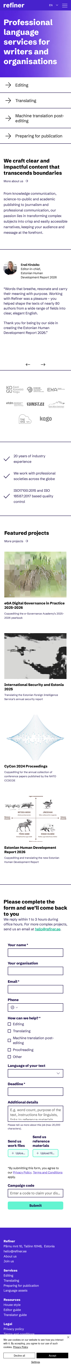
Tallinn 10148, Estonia (39, 1246)
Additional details (23, 1102)
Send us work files (16, 1143)
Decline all (19, 1355)
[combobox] (35, 1073)
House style (12, 1305)
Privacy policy (14, 1329)
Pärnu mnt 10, (14, 1246)
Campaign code (21, 1185)
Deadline (16, 1084)
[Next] (43, 364)
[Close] (66, 1339)
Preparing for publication (21, 1286)
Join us (9, 1261)
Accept (52, 1355)
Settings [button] (35, 1362)
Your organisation (23, 963)
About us (10, 1256)
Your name (18, 945)
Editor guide (12, 1310)
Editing (8, 1275)
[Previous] (28, 364)
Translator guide (15, 1315)
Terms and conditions (19, 1334)
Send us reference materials (41, 1141)
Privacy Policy (20, 1347)
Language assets (15, 1290)
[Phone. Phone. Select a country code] (14, 1007)
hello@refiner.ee (47, 929)
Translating (11, 1281)
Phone (13, 1000)
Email (13, 981)
